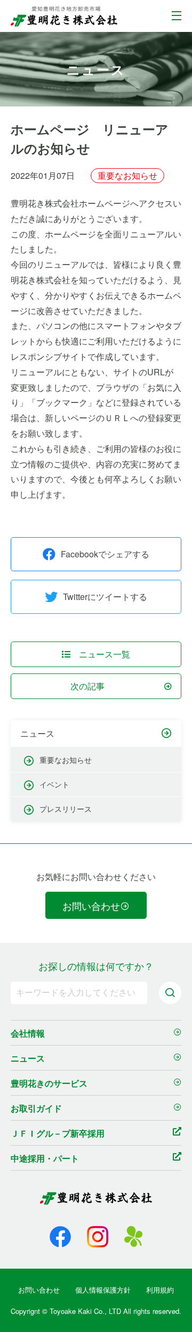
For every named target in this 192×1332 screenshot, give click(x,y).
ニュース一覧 (104, 654)
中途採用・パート (45, 1158)
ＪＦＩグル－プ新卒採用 (58, 1133)
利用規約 (160, 1290)
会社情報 (28, 1033)
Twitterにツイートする (105, 596)
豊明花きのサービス (49, 1083)
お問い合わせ (91, 905)
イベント (54, 784)
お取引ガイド (36, 1108)
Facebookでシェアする (105, 554)
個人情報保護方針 (103, 1290)
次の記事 (87, 686)
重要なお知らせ (65, 759)
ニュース (37, 733)
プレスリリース (65, 808)
